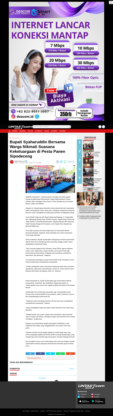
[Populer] (103, 126)
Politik (30, 131)
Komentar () (71, 161)
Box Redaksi (26, 411)
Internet (63, 131)
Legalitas (42, 411)
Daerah (14, 131)
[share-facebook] (57, 161)
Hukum (46, 131)
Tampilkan (71, 368)
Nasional (22, 131)
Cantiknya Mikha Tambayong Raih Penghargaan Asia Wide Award (90, 217)
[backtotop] (56, 382)
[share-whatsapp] (65, 161)
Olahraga (38, 131)
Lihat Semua (42, 378)
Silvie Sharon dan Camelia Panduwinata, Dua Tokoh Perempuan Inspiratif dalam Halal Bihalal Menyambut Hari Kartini (89, 209)
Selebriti (54, 131)
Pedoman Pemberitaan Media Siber (74, 411)
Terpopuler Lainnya (90, 185)
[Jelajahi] (111, 2)
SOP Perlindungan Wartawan (54, 411)
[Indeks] (100, 126)
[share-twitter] (61, 161)
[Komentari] (70, 353)
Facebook (87, 411)
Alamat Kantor (35, 411)
